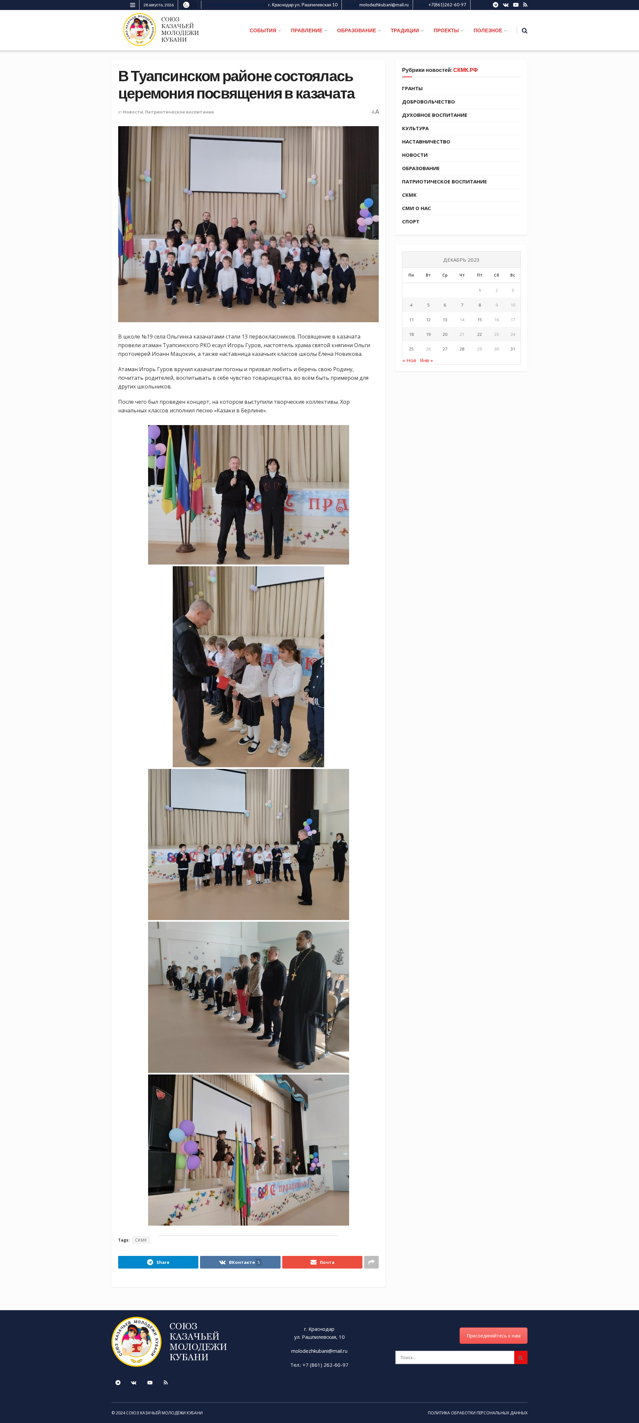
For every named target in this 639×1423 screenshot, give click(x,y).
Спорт (410, 221)
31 (513, 349)
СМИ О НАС (416, 208)
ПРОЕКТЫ (446, 30)
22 (479, 334)
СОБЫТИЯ (263, 30)
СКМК (141, 1240)
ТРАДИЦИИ (405, 30)
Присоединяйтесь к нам (494, 1335)
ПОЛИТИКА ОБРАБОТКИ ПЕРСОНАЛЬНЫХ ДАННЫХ (478, 1413)
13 (445, 320)
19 (428, 334)
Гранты (412, 88)
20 (445, 334)
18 (411, 334)
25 (411, 349)
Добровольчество (428, 101)
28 (462, 349)
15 (479, 320)
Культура (415, 128)
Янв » (426, 360)
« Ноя (409, 360)
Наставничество (426, 141)
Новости (133, 112)
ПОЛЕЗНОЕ (488, 30)
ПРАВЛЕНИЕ (306, 30)
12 (428, 320)
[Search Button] (521, 1357)
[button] (248, 495)
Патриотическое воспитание (179, 112)
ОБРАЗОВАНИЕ (356, 30)
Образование (421, 168)
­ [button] (248, 419)
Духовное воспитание (434, 115)
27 (445, 349)
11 (411, 320)
